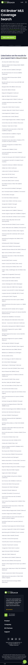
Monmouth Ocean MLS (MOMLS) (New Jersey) (13, 368)
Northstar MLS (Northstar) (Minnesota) (11, 412)
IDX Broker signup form (14, 29)
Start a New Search (8, 37)
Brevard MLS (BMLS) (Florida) (8, 90)
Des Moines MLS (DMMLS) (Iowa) (9, 177)
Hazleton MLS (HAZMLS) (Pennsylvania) (11, 246)
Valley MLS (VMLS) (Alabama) (9, 554)
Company (7, 624)
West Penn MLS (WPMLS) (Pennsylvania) (11, 560)
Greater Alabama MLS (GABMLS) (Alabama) (12, 210)
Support (7, 632)
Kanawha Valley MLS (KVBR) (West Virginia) (12, 287)
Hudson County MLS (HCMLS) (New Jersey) (12, 263)
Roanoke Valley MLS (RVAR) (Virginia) (10, 470)
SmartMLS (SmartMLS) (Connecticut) (11, 493)
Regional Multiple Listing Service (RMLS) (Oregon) (13, 466)
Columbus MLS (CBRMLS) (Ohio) (9, 149)
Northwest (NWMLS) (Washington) (10, 415)
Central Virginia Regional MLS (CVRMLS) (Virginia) (13, 119)
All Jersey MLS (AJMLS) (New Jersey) (10, 62)
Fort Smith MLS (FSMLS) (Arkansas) (10, 197)
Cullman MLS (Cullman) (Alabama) (10, 171)
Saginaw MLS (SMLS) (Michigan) (9, 473)
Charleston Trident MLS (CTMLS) (9, 126)
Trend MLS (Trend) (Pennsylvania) (10, 538)
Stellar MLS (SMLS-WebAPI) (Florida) (10, 535)
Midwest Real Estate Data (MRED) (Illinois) (12, 349)
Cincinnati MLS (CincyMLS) (8, 137)
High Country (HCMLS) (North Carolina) (11, 252)
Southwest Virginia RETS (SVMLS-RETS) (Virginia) (13, 529)
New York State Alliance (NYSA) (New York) (12, 385)
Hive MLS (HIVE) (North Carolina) (9, 260)
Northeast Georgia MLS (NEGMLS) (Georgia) (12, 401)
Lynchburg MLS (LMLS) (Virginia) (9, 296)
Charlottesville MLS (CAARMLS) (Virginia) (11, 133)
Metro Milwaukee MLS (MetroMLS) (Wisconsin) (13, 320)
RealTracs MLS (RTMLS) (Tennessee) (10, 463)
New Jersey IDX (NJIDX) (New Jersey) (10, 379)
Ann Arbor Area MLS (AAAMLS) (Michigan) (11, 69)
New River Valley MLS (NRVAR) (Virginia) (11, 382)
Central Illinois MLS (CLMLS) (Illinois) (10, 116)
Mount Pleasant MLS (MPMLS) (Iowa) (10, 371)
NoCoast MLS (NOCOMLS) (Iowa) (9, 388)
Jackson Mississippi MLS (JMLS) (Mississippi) (12, 284)
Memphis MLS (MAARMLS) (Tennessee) (11, 316)
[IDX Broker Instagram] (19, 639)
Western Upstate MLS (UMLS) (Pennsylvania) (12, 573)
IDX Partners (8, 628)
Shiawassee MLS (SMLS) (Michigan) (10, 487)
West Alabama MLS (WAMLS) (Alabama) (11, 557)
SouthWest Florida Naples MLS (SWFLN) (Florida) (13, 526)
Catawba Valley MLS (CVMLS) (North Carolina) (13, 110)
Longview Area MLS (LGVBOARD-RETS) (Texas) (13, 293)
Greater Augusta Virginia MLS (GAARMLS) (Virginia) (14, 213)
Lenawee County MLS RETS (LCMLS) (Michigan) (13, 290)
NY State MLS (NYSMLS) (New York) (10, 437)
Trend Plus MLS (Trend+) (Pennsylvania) (11, 541)
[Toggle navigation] (26, 2)
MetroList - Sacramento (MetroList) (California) (13, 323)
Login (22, 2)
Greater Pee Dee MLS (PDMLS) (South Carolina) (13, 224)
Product (7, 621)
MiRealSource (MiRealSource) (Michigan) (11, 352)
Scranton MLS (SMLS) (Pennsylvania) (10, 484)
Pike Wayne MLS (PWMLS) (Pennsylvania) (11, 451)
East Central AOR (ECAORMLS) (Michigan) (12, 188)
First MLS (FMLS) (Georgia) (8, 194)
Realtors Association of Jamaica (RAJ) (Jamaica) (13, 460)
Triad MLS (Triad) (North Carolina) (10, 545)
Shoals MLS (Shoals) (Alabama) (9, 490)
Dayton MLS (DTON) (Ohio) (8, 174)
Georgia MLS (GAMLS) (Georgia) (9, 204)
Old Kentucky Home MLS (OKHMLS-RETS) (11, 440)
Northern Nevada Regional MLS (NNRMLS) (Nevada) (14, 409)
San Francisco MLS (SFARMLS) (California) (11, 481)
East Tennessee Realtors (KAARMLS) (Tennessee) (13, 191)
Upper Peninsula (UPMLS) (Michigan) (10, 551)
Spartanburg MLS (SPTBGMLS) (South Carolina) (13, 532)
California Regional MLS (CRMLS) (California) (12, 99)
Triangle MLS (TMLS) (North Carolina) (10, 548)
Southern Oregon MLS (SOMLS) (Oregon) (11, 513)
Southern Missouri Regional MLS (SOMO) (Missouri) (14, 510)
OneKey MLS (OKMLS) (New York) (10, 443)
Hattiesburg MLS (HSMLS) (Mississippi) (11, 243)
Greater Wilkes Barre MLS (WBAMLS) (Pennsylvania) (14, 227)
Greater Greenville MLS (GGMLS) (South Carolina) (13, 216)
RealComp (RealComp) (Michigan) (10, 457)
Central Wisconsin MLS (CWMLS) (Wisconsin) (12, 123)
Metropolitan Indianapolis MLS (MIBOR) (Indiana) (13, 326)
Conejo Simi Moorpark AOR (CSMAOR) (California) (14, 157)
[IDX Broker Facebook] (8, 639)
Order (23, 663)
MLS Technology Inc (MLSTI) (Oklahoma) (11, 359)
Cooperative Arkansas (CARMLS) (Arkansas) (12, 165)
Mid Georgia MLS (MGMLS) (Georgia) (10, 343)
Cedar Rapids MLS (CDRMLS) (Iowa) (10, 113)
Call (5, 663)
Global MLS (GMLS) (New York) (9, 207)
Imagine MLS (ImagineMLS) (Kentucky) (11, 274)
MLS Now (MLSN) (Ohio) (7, 355)
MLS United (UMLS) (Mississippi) (9, 362)
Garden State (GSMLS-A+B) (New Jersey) (11, 201)
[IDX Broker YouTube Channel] (12, 639)
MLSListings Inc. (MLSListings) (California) (11, 365)
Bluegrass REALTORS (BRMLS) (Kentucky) (11, 86)
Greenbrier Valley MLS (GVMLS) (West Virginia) (13, 230)
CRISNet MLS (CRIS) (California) (9, 168)
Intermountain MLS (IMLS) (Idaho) (10, 280)
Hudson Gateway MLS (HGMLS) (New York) (12, 266)
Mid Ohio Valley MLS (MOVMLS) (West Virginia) (13, 346)
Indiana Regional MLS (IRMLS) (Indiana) (11, 277)
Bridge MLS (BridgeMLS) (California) (10, 93)
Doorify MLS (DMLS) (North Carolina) (10, 180)
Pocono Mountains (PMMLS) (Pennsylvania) (12, 454)
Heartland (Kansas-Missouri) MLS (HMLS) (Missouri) (14, 249)
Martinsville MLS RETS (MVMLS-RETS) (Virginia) (12, 309)
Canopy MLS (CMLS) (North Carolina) (10, 107)
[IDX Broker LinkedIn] (15, 639)
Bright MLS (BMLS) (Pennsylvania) (10, 96)
